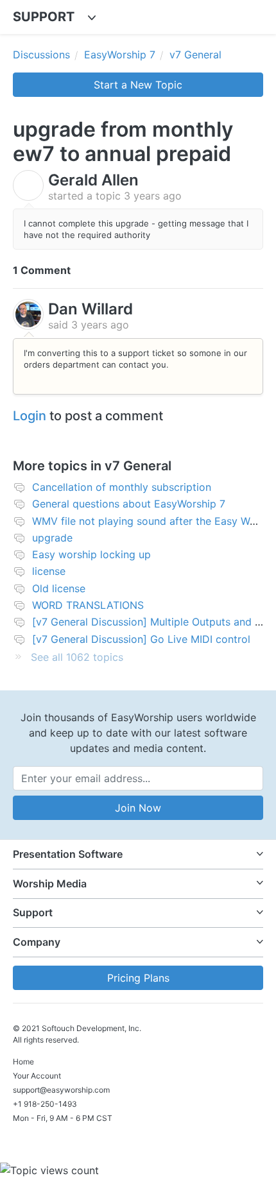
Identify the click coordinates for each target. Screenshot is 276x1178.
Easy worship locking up (91, 554)
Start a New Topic (138, 84)
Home (23, 1061)
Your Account (37, 1075)
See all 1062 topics (77, 657)
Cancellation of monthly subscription (121, 487)
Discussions (41, 54)
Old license (58, 588)
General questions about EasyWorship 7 (128, 503)
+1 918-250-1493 (45, 1104)
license (48, 571)
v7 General (195, 54)
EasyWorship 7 (119, 54)
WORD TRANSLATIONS (88, 605)
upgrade (52, 537)
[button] (138, 854)
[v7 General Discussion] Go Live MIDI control (141, 639)
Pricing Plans (138, 977)
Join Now (138, 807)
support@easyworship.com (61, 1090)
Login (29, 415)
